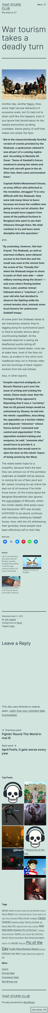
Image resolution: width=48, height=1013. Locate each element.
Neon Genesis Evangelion (34, 938)
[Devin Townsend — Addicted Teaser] (13, 792)
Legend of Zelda (21, 926)
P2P (9, 943)
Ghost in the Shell (32, 922)
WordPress (29, 1002)
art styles (18, 910)
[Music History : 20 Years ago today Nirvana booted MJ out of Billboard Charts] (13, 837)
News (19, 623)
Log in (5, 969)
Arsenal (11, 910)
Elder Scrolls (23, 918)
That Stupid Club (16, 996)
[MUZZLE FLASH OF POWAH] (32, 562)
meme (24, 934)
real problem (13, 500)
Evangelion (34, 918)
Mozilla (28, 934)
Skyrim (42, 949)
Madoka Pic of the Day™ (25, 930)
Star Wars (15, 953)
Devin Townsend (12, 918)
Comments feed (10, 977)
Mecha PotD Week (8, 934)
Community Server (25, 914)
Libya (12, 626)
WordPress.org (9, 981)
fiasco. (31, 103)
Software (6, 953)
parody (14, 943)
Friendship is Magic (17, 922)
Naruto (5, 937)
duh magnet (10, 619)
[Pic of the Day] (13, 814)
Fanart (42, 918)
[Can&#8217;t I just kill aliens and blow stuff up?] (12, 563)
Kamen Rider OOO (9, 926)
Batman (4, 914)
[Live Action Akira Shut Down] (35, 867)
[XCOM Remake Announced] (13, 859)
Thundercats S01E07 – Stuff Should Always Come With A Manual (11, 590)
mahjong (41, 930)
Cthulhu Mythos (37, 914)
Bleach (11, 914)
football (6, 922)
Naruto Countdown (16, 938)
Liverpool (35, 926)
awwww (42, 910)
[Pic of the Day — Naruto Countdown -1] (35, 792)
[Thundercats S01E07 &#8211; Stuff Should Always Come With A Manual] (11, 581)
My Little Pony (37, 934)
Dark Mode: (37, 1009)
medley (18, 934)
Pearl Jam (22, 943)
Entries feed (8, 973)
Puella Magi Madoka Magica (24, 949)
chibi (16, 914)
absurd (5, 910)
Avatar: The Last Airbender (30, 910)
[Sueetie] (35, 837)
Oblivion (4, 943)
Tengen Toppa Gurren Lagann (31, 954)
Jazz (41, 922)
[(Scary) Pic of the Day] (35, 852)
